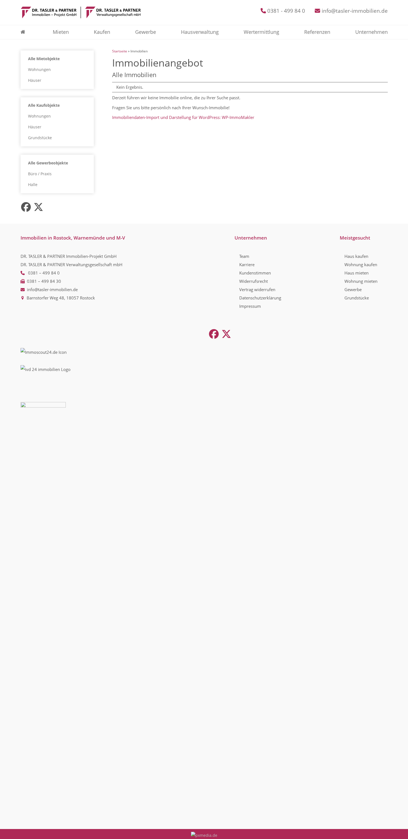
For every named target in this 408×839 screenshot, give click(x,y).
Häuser (34, 80)
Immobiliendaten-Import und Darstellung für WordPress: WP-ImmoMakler (183, 117)
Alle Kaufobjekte (44, 105)
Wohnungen (39, 69)
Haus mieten (356, 273)
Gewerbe (353, 289)
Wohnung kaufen (360, 264)
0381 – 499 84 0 (44, 273)
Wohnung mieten (360, 281)
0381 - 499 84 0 (286, 10)
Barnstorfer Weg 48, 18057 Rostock (61, 298)
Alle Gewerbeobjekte (48, 163)
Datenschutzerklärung (260, 298)
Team (244, 256)
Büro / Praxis (40, 173)
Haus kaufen (356, 256)
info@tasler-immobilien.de (355, 10)
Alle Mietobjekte (44, 58)
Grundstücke (40, 137)
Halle (32, 184)
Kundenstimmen (255, 273)
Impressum (250, 306)
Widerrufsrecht (253, 281)
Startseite (119, 51)
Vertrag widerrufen (257, 289)
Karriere (247, 264)
